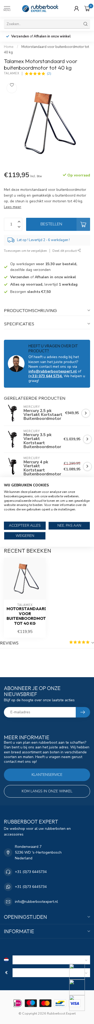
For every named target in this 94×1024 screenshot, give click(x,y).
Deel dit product (65, 250)
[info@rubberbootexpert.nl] (80, 987)
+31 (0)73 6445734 (31, 871)
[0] (87, 8)
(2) (49, 73)
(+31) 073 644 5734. (45, 376)
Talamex (11, 73)
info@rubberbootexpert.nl (52, 371)
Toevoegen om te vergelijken (25, 250)
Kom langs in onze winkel (47, 791)
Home (9, 46)
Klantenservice (47, 774)
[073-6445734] (80, 972)
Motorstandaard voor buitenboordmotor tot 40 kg (25, 616)
